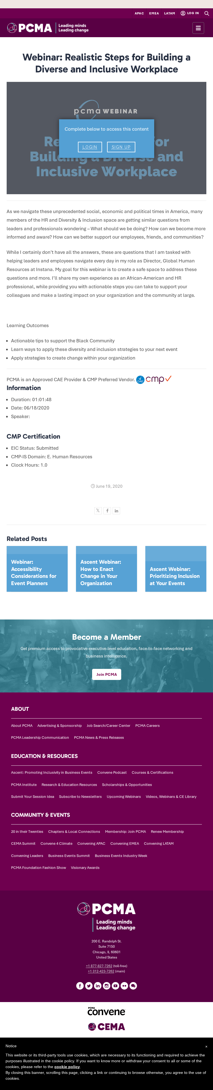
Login (90, 147)
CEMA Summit (23, 843)
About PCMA (21, 725)
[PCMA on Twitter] (89, 986)
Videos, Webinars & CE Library (171, 796)
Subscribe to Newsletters (80, 796)
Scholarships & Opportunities (127, 784)
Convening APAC (91, 843)
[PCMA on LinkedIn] (98, 986)
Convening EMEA (124, 843)
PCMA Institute (24, 784)
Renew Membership (167, 831)
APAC (139, 13)
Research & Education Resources (69, 784)
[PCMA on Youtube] (115, 986)
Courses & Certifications (152, 772)
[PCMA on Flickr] (124, 986)
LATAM (169, 13)
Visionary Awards (85, 867)
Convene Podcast (112, 772)
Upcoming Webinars (124, 796)
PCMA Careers (147, 725)
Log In (192, 13)
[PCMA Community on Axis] (133, 986)
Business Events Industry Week (121, 855)
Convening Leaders (27, 855)
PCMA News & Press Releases (99, 737)
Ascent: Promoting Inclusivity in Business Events (51, 772)
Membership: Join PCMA (125, 831)
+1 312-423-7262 (101, 971)
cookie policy (67, 1066)
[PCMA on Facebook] (80, 986)
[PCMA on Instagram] (106, 986)
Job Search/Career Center (108, 725)
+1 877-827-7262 (99, 966)
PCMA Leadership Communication (40, 737)
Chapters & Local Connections (74, 831)
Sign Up (121, 147)
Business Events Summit (69, 855)
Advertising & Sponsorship (59, 725)
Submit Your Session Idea (32, 796)
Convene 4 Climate (56, 843)
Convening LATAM (159, 843)
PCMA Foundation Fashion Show (38, 867)
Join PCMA (107, 674)
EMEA (154, 13)
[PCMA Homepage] (57, 27)
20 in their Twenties (27, 831)
